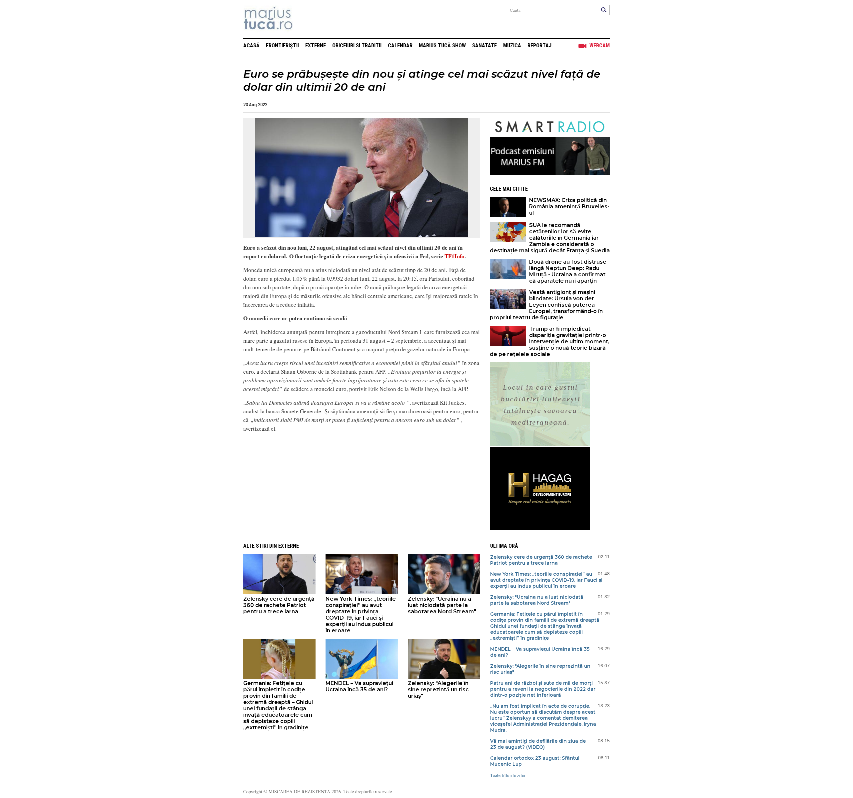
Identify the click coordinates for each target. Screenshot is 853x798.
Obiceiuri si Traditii (357, 45)
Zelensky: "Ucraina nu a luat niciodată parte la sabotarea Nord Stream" (442, 605)
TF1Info (454, 256)
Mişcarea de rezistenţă (304, 19)
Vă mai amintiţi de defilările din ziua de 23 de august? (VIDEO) (538, 744)
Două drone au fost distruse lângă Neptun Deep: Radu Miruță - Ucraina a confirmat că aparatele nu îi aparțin (567, 271)
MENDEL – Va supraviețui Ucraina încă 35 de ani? (359, 686)
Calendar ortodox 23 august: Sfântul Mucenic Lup (534, 761)
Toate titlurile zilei (507, 775)
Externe (315, 45)
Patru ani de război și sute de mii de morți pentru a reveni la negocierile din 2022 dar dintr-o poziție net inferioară (542, 689)
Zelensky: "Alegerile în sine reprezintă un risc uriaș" (438, 689)
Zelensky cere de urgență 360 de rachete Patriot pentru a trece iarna (279, 605)
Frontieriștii (282, 45)
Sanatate (484, 45)
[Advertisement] (357, 484)
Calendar (400, 45)
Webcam (599, 45)
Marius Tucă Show (442, 45)
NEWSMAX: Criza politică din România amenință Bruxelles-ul (569, 206)
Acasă (251, 45)
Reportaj (539, 45)
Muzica (512, 45)
